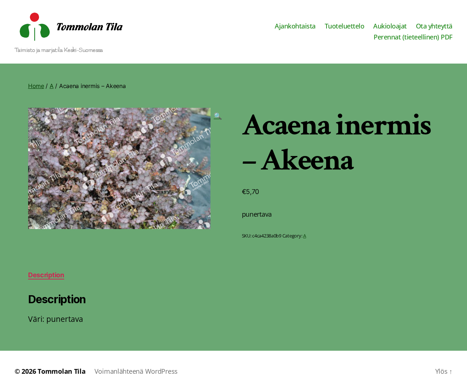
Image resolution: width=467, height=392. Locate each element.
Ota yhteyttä (434, 26)
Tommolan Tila (62, 371)
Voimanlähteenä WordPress (136, 371)
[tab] (46, 275)
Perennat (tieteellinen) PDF (413, 37)
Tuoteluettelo (344, 26)
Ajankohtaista (295, 26)
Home (36, 86)
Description (46, 275)
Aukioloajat (390, 26)
